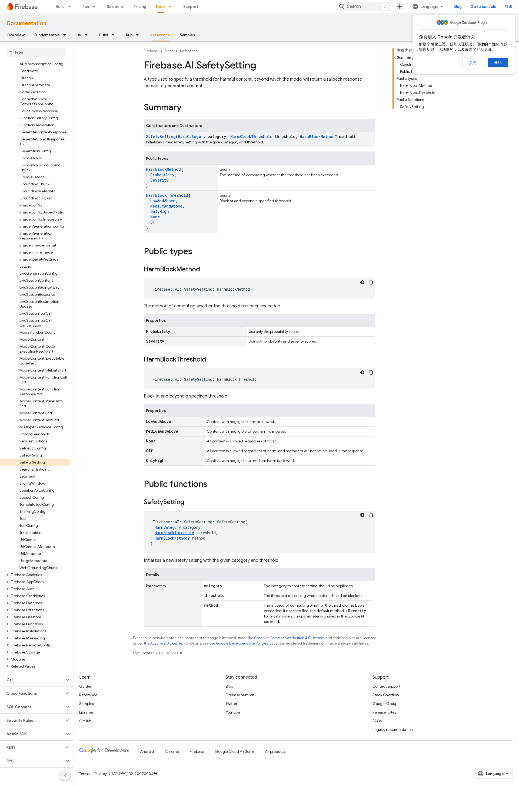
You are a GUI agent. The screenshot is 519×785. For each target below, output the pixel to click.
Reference (160, 34)
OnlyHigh (159, 211)
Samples (187, 34)
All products (275, 751)
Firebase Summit (240, 694)
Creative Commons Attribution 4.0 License (289, 638)
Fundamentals (47, 34)
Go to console (483, 6)
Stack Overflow (385, 694)
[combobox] (363, 6)
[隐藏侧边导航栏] (65, 775)
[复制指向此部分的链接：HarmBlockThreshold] (211, 360)
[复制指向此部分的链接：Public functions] (212, 484)
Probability (162, 174)
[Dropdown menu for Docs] (171, 6)
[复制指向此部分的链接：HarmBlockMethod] (205, 270)
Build (60, 6)
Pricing (140, 6)
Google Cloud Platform (234, 751)
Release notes (384, 712)
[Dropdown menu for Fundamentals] (66, 34)
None (155, 216)
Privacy (101, 773)
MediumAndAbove (166, 206)
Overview (15, 34)
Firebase (151, 51)
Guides (85, 686)
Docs (160, 6)
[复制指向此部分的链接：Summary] (186, 108)
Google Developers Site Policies (242, 643)
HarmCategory (191, 136)
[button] (35, 574)
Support (190, 6)
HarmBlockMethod (317, 136)
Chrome (172, 751)
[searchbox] (36, 52)
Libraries (86, 712)
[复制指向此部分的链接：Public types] (197, 252)
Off (153, 222)
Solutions (115, 6)
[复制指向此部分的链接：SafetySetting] (189, 502)
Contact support (386, 686)
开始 (498, 62)
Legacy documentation (392, 729)
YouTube (233, 712)
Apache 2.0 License (166, 643)
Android (147, 751)
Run (85, 6)
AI (79, 34)
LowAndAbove (162, 200)
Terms (84, 773)
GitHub (85, 720)
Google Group (384, 703)
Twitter (231, 703)
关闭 (473, 62)
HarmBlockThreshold (251, 136)
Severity (159, 180)
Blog (458, 6)
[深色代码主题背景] (362, 282)
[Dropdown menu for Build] (71, 6)
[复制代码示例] (371, 282)
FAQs (377, 720)
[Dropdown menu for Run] (95, 6)
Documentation (26, 23)
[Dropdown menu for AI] (87, 34)
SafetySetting (161, 136)
